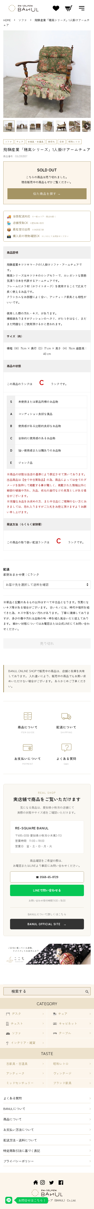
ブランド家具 (62, 1083)
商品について (12, 1119)
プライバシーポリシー (18, 1161)
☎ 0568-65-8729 (47, 877)
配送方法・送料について (20, 1140)
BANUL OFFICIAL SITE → (47, 924)
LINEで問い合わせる (47, 890)
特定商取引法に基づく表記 (21, 1150)
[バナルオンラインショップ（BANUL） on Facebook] (60, 1183)
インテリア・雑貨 (22, 1042)
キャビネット (67, 1023)
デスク (16, 1013)
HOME (7, 20)
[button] (9, 126)
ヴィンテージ (62, 1073)
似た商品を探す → (47, 193)
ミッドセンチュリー (20, 1083)
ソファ (23, 20)
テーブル (64, 1033)
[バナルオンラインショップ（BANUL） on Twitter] (51, 1183)
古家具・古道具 (36, 141)
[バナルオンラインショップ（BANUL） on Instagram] (42, 1183)
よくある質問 (12, 1098)
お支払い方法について (18, 1129)
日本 (61, 141)
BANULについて (14, 1108)
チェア (19, 141)
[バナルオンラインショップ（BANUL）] (33, 1183)
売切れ (51, 141)
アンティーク (15, 1073)
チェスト (16, 1023)
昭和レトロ (74, 141)
